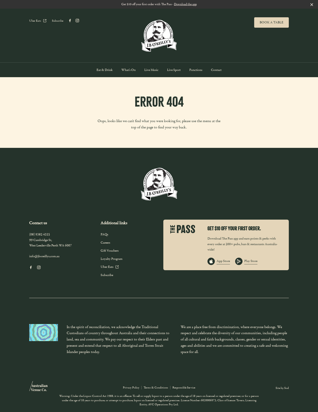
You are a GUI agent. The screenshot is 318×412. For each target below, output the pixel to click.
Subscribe (57, 21)
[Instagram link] (77, 20)
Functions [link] (195, 70)
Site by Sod (282, 388)
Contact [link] (216, 70)
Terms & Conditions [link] (156, 388)
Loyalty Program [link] (111, 259)
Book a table (271, 22)
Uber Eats (35, 21)
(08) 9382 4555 (39, 234)
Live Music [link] (151, 70)
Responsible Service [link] (183, 388)
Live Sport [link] (174, 70)
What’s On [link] (128, 70)
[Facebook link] (70, 20)
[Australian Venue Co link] (38, 387)
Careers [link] (105, 242)
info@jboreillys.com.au (44, 256)
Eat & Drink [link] (104, 70)
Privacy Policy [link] (131, 388)
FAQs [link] (104, 234)
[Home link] (159, 34)
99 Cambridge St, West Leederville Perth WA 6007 (50, 243)
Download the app (185, 4)
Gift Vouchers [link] (110, 250)
